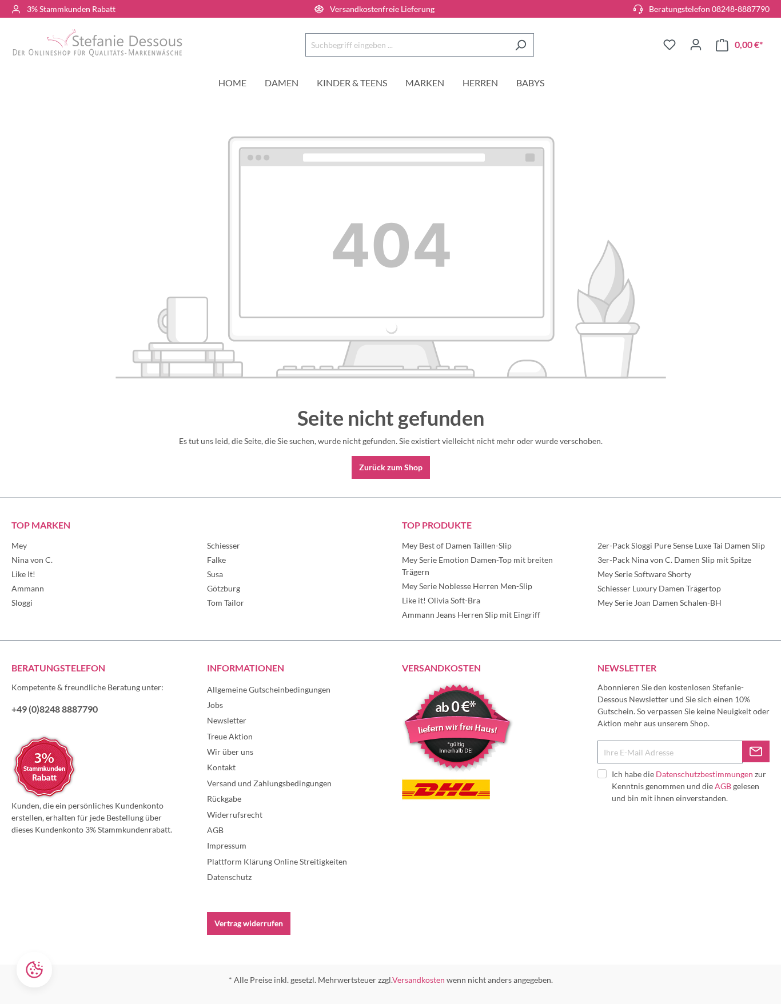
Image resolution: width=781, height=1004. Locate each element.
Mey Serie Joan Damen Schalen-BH (659, 602)
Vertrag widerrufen (248, 923)
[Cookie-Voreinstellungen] (34, 970)
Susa (215, 574)
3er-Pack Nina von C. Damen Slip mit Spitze (674, 560)
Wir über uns (230, 752)
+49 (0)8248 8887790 (54, 708)
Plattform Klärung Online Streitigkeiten (277, 861)
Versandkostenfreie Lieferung (382, 9)
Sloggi (22, 602)
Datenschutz (229, 877)
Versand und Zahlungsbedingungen (269, 783)
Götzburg (223, 588)
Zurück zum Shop (391, 467)
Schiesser (223, 545)
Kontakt (221, 767)
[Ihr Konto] (696, 44)
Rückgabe (224, 798)
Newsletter (226, 720)
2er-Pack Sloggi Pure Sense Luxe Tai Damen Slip (681, 545)
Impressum (226, 845)
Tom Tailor (225, 602)
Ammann (27, 588)
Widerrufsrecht (234, 814)
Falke (216, 560)
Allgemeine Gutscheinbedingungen (268, 689)
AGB (215, 830)
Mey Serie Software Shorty (644, 574)
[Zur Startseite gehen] (97, 43)
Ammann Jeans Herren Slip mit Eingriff (471, 614)
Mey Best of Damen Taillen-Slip (457, 545)
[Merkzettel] (669, 44)
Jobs (215, 705)
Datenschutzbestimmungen (704, 774)
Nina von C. (32, 560)
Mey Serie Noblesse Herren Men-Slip (467, 586)
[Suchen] (520, 45)
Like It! (23, 574)
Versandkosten (418, 980)
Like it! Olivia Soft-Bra (441, 600)
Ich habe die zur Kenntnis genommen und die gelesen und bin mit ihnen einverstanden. (689, 786)
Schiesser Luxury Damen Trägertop (659, 588)
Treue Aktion (230, 736)
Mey (19, 545)
